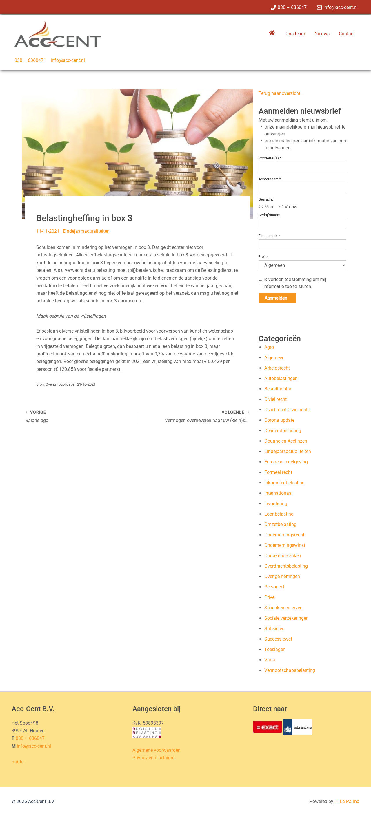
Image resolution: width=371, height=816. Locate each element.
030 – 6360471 (30, 60)
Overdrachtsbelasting (286, 566)
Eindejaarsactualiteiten (86, 231)
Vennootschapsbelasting (289, 670)
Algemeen (274, 357)
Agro (269, 347)
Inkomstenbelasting (284, 482)
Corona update (279, 420)
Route (17, 761)
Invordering (275, 503)
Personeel (274, 587)
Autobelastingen (281, 378)
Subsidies (274, 628)
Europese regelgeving (286, 462)
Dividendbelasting (282, 430)
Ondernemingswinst (284, 545)
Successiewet (278, 639)
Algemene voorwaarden (156, 750)
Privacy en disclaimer (154, 757)
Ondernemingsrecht (284, 535)
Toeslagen (274, 649)
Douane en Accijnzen (285, 441)
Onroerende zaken (282, 555)
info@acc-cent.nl (68, 60)
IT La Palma (346, 801)
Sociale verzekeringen (286, 618)
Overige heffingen (282, 576)
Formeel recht (278, 472)
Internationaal (278, 493)
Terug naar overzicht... (281, 93)
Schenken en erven (283, 607)
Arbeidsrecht (277, 368)
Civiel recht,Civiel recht (287, 409)
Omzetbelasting (280, 524)
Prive (269, 597)
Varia (269, 660)
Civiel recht (275, 399)
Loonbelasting (279, 514)
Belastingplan (278, 389)
